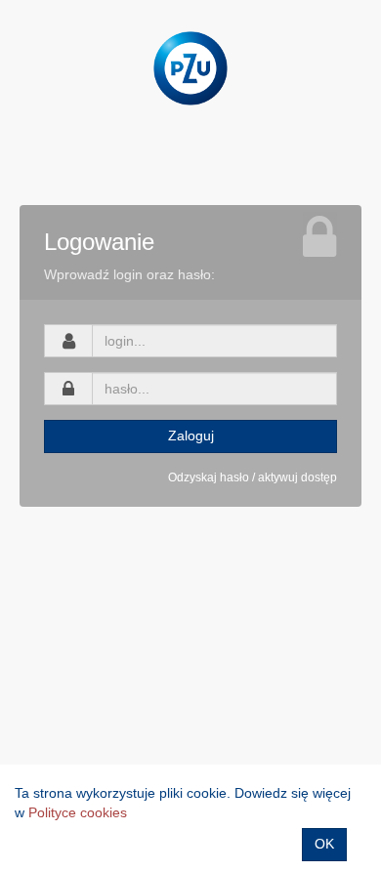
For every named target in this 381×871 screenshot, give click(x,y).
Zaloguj (191, 435)
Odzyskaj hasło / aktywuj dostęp (252, 477)
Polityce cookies (77, 812)
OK (324, 843)
